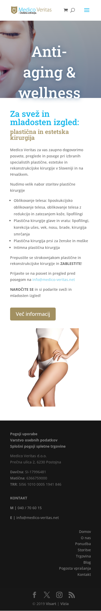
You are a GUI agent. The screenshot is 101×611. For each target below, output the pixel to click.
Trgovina (83, 556)
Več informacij (33, 313)
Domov (85, 531)
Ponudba (83, 543)
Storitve (84, 549)
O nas (86, 537)
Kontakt (84, 574)
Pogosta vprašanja (75, 568)
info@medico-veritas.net (53, 279)
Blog (87, 562)
